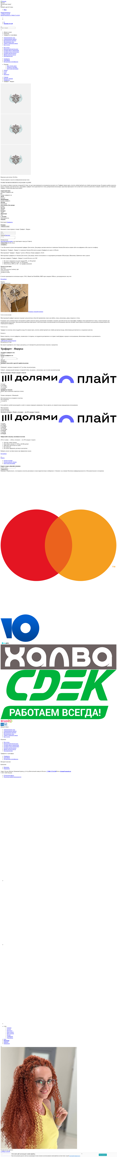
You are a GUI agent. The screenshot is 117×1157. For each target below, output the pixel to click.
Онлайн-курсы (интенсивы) (11, 52)
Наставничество (8, 56)
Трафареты (7, 59)
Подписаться (4, 469)
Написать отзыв (5, 226)
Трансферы (7, 60)
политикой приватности (74, 1155)
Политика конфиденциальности (12, 777)
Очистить (7, 235)
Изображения (4, 240)
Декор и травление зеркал (11, 43)
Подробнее (4, 279)
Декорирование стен (9, 37)
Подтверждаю (102, 1154)
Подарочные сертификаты (11, 61)
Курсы (9, 1035)
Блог (5, 73)
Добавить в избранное (6, 339)
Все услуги (7, 45)
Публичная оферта (9, 775)
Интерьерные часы (9, 42)
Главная (9, 1027)
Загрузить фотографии (7, 241)
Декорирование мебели (10, 39)
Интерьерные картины (10, 40)
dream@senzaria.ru (5, 12)
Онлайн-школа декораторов (11, 50)
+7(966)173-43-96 (5, 14)
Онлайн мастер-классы (10, 53)
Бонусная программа (12, 68)
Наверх (3, 458)
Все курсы (6, 47)
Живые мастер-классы (10, 54)
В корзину (3, 361)
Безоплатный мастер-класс (11, 49)
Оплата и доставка (12, 67)
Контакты (6, 74)
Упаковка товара (35, 311)
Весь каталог (10, 1033)
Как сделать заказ (11, 66)
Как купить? (10, 1032)
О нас (5, 71)
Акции (6, 70)
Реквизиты (7, 768)
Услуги (9, 1029)
